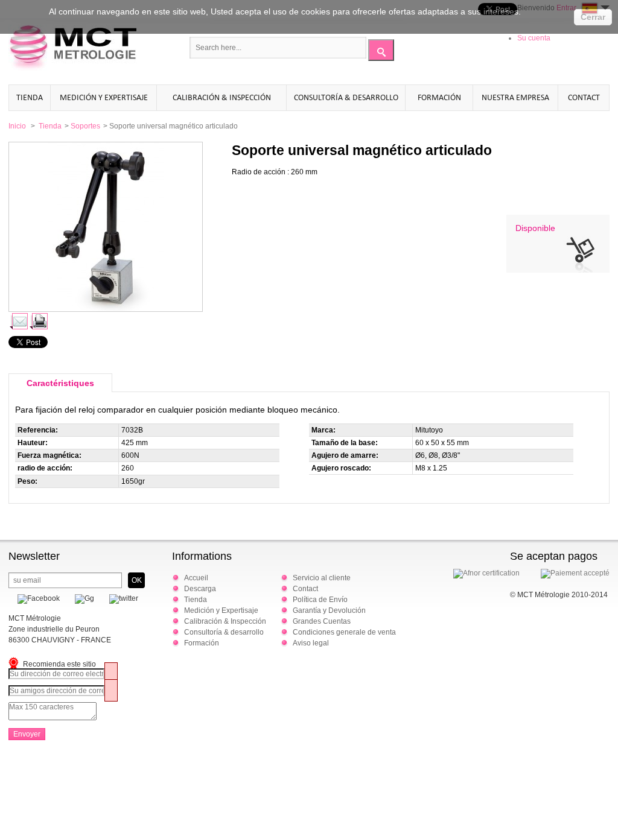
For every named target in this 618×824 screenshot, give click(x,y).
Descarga (200, 589)
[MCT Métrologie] (72, 49)
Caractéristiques (60, 383)
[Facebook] (34, 598)
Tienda (29, 97)
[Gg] (80, 598)
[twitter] (119, 598)
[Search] (381, 50)
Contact (584, 97)
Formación (439, 97)
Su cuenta (533, 38)
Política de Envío (320, 599)
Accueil (196, 578)
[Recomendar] (18, 321)
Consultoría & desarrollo (346, 97)
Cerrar (593, 17)
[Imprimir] (38, 321)
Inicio (17, 126)
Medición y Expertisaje (104, 97)
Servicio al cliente (322, 578)
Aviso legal (311, 643)
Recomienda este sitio (59, 664)
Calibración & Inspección (222, 97)
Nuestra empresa (515, 97)
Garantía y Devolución (329, 610)
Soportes (85, 126)
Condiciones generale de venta (344, 632)
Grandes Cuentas (322, 621)
